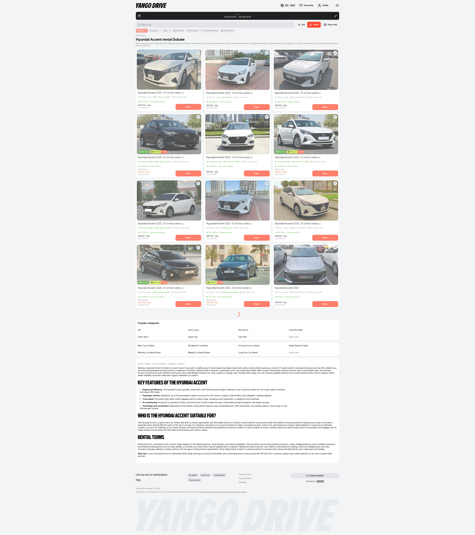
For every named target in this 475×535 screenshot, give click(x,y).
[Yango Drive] (151, 5)
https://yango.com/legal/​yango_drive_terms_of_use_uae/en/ (225, 492)
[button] (287, 5)
